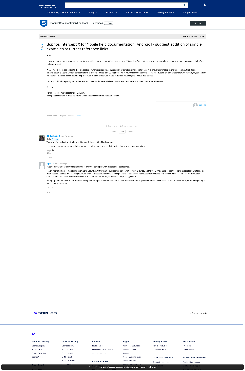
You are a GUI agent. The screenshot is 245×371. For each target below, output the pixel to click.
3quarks (202, 105)
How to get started (160, 346)
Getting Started (164, 12)
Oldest (114, 131)
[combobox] (122, 5)
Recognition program (161, 362)
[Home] (51, 6)
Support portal (127, 353)
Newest (130, 131)
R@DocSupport (53, 136)
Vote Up (48, 158)
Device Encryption (39, 353)
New (199, 23)
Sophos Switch (67, 353)
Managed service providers (102, 350)
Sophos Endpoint (38, 346)
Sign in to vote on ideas (42, 44)
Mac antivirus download (192, 370)
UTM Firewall (67, 357)
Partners (110, 12)
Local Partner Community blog (104, 370)
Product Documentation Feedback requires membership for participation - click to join (122, 367)
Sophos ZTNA (67, 350)
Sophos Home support (191, 362)
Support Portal (190, 12)
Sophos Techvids (129, 361)
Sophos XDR (37, 350)
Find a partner (97, 346)
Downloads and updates (131, 346)
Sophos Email (37, 370)
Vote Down (51, 158)
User (204, 4)
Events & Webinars (135, 12)
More (110, 23)
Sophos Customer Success (132, 357)
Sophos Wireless (68, 361)
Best (122, 132)
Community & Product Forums (62, 12)
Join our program (98, 353)
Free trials (187, 346)
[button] (184, 5)
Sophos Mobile (37, 357)
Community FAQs (159, 350)
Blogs (92, 12)
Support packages (129, 350)
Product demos (189, 350)
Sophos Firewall (68, 346)
